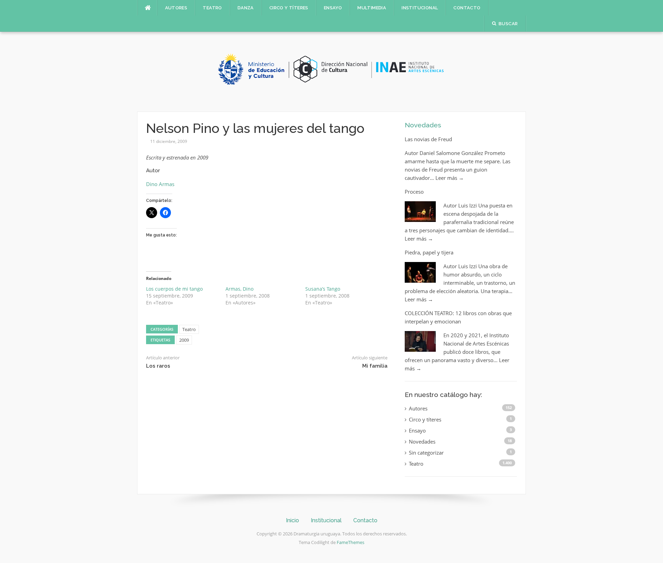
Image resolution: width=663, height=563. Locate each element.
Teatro (212, 7)
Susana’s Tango (322, 288)
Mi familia (374, 366)
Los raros (158, 366)
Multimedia (371, 7)
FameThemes (350, 542)
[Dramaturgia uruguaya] (331, 71)
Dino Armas (160, 184)
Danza (246, 7)
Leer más (449, 177)
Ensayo (333, 7)
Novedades (423, 125)
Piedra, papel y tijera (429, 252)
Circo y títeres (288, 7)
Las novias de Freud (428, 139)
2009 (184, 340)
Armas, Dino (239, 288)
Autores (176, 7)
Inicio (292, 520)
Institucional (420, 7)
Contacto (466, 7)
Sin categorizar (426, 452)
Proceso (414, 191)
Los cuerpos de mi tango (174, 288)
